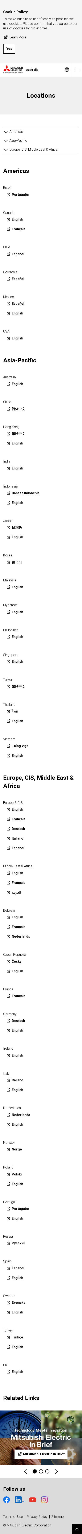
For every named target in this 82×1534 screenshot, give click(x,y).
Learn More (17, 37)
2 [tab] (41, 1471)
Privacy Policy (37, 1517)
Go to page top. (77, 1529)
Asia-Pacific (18, 140)
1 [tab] (35, 1471)
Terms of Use (13, 1517)
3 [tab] (47, 1471)
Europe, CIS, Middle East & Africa (33, 149)
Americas (16, 132)
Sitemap (57, 1517)
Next (56, 1471)
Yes (9, 49)
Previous (26, 1471)
